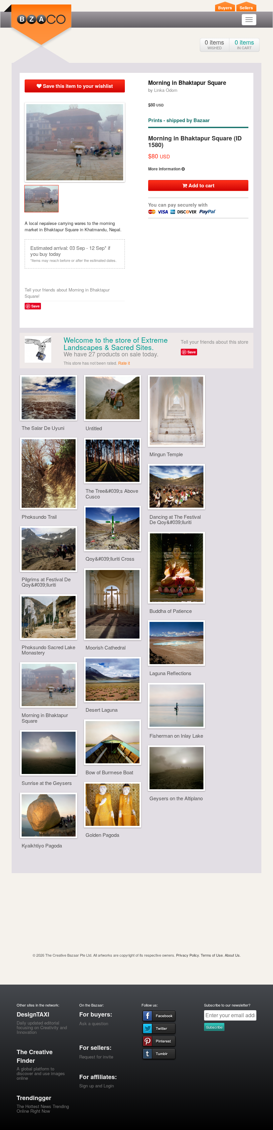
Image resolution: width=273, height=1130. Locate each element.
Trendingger (34, 1097)
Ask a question (93, 1023)
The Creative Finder (35, 1056)
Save (35, 305)
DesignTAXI (33, 1014)
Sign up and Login (96, 1085)
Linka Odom (165, 90)
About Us (232, 955)
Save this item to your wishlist (77, 86)
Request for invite (96, 1056)
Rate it (124, 363)
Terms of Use (212, 955)
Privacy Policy (187, 955)
